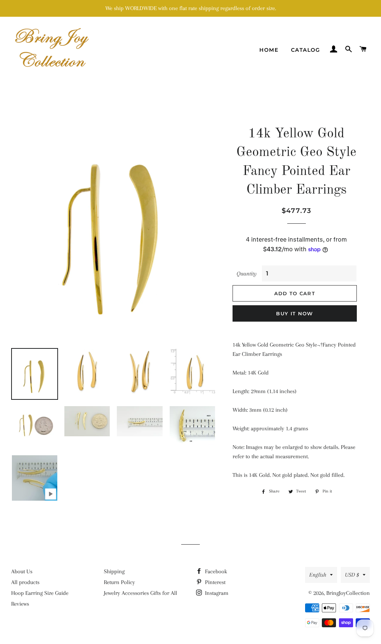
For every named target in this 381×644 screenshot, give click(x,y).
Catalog (305, 50)
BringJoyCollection (348, 593)
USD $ (352, 574)
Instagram (216, 593)
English (317, 574)
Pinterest (214, 582)
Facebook (215, 571)
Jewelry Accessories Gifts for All (140, 593)
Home (268, 50)
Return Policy (119, 582)
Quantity (247, 273)
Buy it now (294, 313)
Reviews (20, 603)
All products (25, 582)
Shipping (114, 571)
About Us (21, 571)
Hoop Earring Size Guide (39, 593)
